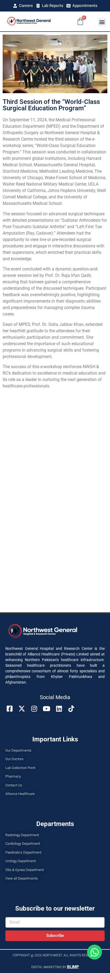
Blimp (73, 966)
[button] (101, 22)
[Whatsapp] (94, 952)
